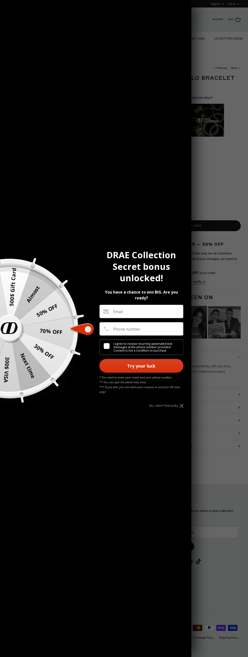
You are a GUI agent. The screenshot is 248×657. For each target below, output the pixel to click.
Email (118, 312)
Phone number (126, 329)
